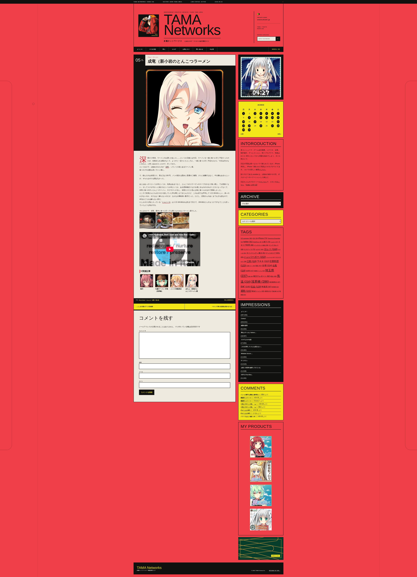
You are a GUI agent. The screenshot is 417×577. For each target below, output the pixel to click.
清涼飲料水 (274, 282)
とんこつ (148, 300)
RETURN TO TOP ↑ (274, 570)
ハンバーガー (255, 256)
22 (243, 126)
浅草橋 (260, 281)
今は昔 (212, 49)
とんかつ (274, 242)
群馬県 (275, 287)
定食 (250, 276)
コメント (142, 330)
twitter (248, 242)
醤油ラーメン (258, 291)
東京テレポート (261, 276)
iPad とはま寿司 (245, 410)
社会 (256, 286)
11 (261, 117)
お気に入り (186, 49)
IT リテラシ (244, 360)
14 (278, 117)
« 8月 (242, 134)
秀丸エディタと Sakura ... (248, 332)
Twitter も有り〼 (251, 185)
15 (243, 122)
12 (266, 117)
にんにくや (166, 202)
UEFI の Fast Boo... (246, 374)
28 (278, 126)
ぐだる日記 (152, 49)
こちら (263, 170)
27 (272, 126)
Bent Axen (142, 300)
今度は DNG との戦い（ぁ (248, 404)
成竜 (167, 167)
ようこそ (140, 49)
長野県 (268, 291)
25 (261, 126)
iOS (255, 238)
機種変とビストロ (246, 398)
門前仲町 (275, 291)
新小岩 (157, 300)
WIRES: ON (276, 49)
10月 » (279, 134)
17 (255, 122)
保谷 (258, 266)
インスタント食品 (261, 245)
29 (243, 130)
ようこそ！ (244, 311)
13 (272, 117)
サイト (141, 381)
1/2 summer (246, 238)
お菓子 (266, 242)
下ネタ (263, 261)
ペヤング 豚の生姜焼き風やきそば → (222, 306)
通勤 (246, 291)
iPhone (262, 238)
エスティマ (249, 249)
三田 (252, 261)
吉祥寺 (250, 271)
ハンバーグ (270, 257)
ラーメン (155, 57)
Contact (243, 318)
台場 (267, 265)
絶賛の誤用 (244, 325)
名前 (140, 362)
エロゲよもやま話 (246, 339)
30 (249, 130)
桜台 (273, 276)
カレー (270, 249)
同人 (164, 49)
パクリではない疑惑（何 (248, 416)
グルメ (150, 57)
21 (278, 122)
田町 (245, 287)
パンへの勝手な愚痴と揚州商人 (250, 394)
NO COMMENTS (228, 299)
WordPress (257, 242)
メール (141, 371)
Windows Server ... (246, 353)
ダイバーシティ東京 (256, 253)
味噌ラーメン (259, 271)
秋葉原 (267, 287)
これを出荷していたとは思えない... (251, 346)
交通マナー (251, 265)
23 (249, 126)
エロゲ (174, 49)
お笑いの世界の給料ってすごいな (251, 367)
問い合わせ (199, 49)
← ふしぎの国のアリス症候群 (144, 306)
